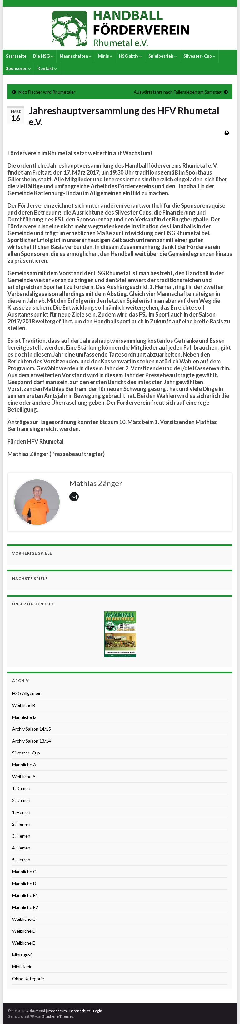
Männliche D (24, 883)
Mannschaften (74, 55)
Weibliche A (24, 776)
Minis (104, 55)
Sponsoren (17, 68)
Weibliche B (23, 705)
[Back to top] (226, 1010)
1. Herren (21, 812)
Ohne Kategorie (28, 978)
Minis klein (22, 966)
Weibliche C (24, 919)
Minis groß (22, 954)
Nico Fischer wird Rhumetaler (46, 91)
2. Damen (21, 800)
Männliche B (24, 717)
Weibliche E (23, 942)
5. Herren (21, 859)
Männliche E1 (25, 895)
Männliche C (24, 871)
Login (97, 1010)
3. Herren (21, 836)
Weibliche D (24, 931)
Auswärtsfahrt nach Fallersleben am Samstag (178, 91)
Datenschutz (80, 1010)
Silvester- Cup (198, 55)
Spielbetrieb (161, 55)
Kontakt (46, 68)
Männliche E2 (25, 907)
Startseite (16, 55)
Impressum (57, 1010)
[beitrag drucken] (227, 132)
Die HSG (42, 55)
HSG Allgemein (27, 693)
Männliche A (24, 764)
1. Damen (21, 788)
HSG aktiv (129, 55)
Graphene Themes (57, 1016)
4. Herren (21, 847)
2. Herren (21, 824)
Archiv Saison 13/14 (31, 740)
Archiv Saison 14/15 (31, 729)
